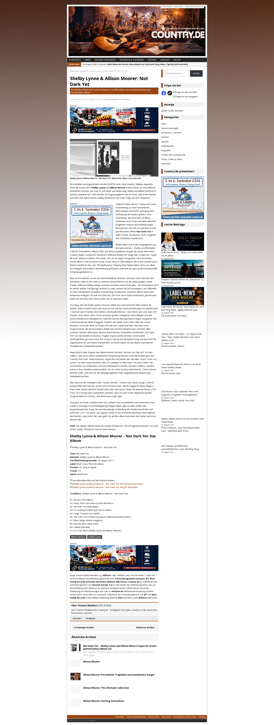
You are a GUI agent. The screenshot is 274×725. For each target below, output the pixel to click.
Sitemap (202, 716)
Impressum (178, 6)
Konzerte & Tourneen (132, 59)
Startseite (75, 59)
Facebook (90, 618)
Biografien (166, 150)
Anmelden (119, 716)
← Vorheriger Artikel (82, 627)
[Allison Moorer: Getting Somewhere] (75, 704)
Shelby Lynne (95, 536)
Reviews (152, 59)
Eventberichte (167, 146)
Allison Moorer (78, 536)
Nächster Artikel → (146, 627)
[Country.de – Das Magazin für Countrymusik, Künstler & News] (137, 31)
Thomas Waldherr (111, 99)
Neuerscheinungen (105, 59)
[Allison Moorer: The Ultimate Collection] (75, 691)
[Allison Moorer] (75, 665)
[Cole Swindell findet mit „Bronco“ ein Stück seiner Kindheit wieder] (182, 354)
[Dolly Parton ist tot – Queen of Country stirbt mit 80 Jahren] (182, 242)
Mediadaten (167, 6)
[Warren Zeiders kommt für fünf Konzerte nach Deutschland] (182, 408)
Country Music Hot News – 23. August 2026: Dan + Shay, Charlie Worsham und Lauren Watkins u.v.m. (181, 337)
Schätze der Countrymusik (173, 154)
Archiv (177, 59)
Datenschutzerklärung (194, 6)
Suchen (196, 73)
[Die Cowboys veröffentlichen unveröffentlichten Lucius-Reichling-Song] (182, 435)
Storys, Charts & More (171, 159)
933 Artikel (105, 605)
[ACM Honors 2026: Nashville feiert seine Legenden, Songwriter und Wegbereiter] (182, 381)
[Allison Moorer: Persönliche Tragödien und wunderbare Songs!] (75, 678)
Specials (164, 59)
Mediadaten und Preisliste (185, 716)
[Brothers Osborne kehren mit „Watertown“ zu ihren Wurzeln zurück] (182, 269)
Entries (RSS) (153, 716)
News (87, 59)
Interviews (166, 163)
